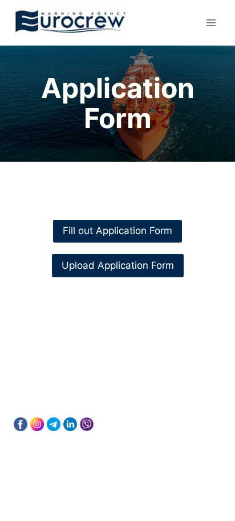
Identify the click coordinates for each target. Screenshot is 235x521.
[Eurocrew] (71, 23)
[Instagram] (37, 424)
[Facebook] (20, 424)
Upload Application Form (118, 265)
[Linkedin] (70, 424)
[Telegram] (53, 424)
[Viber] (87, 424)
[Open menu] (210, 22)
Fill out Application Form (117, 230)
